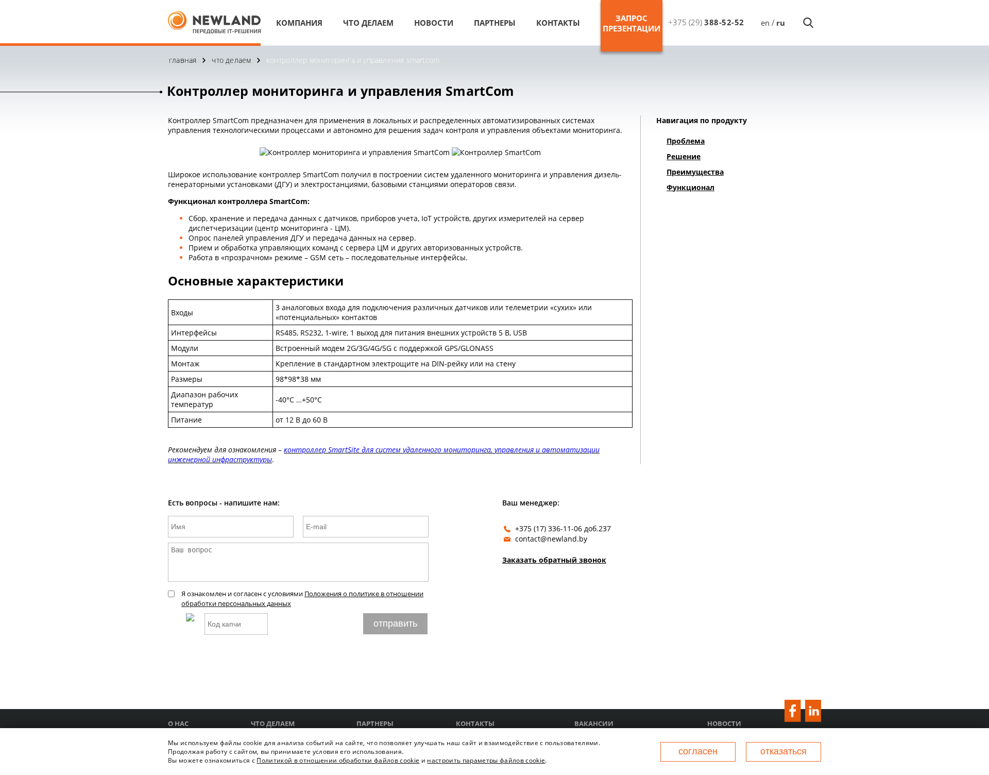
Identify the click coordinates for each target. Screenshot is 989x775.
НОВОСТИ (433, 23)
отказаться (783, 751)
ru (780, 23)
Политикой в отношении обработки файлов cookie (338, 760)
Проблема (686, 141)
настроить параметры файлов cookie (486, 760)
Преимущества (695, 172)
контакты (558, 23)
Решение (684, 156)
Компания (299, 23)
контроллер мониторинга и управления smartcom (352, 60)
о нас (178, 723)
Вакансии (593, 723)
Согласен (698, 751)
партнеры (495, 23)
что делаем (368, 23)
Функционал (690, 187)
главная (182, 60)
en (765, 23)
